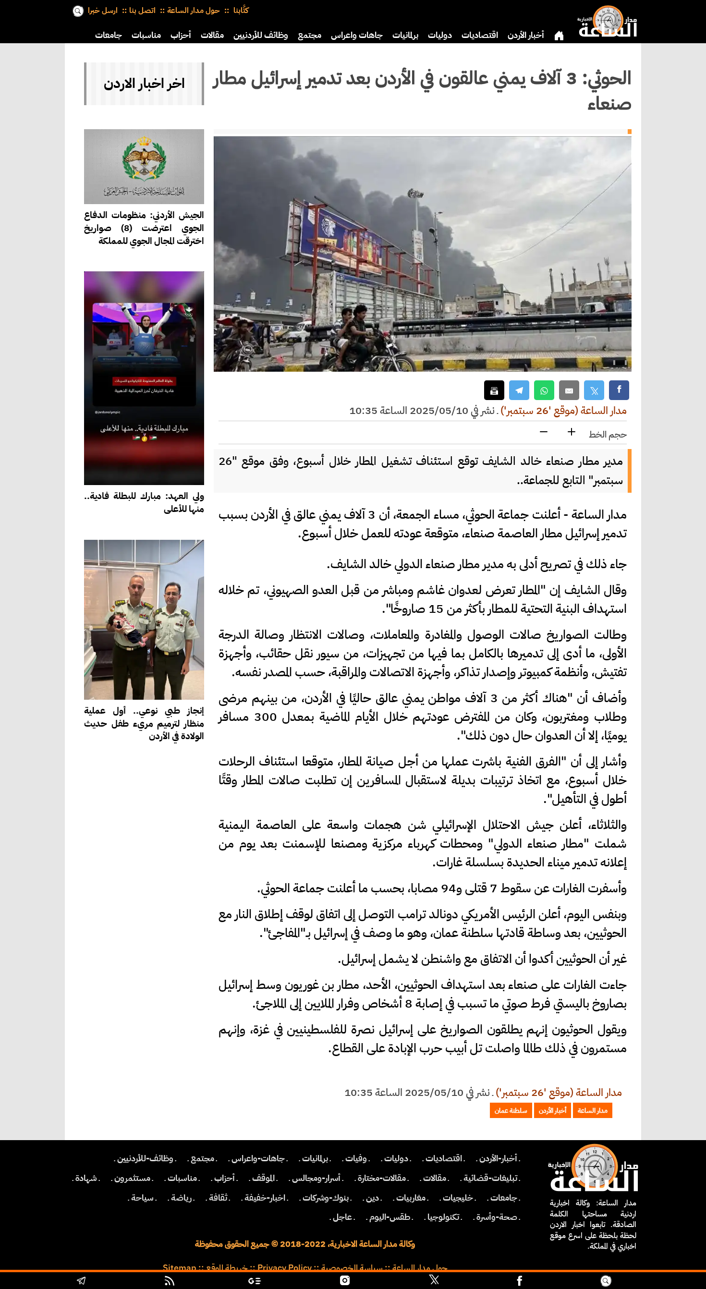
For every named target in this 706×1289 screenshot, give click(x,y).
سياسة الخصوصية (352, 1268)
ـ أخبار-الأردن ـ (498, 1158)
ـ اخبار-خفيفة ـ (265, 1198)
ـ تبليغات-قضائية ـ (490, 1178)
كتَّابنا (239, 10)
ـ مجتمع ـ (202, 1158)
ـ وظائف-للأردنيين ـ (145, 1158)
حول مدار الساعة (193, 10)
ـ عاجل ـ (342, 1217)
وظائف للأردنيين (260, 35)
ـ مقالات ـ (434, 1178)
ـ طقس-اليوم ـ (389, 1217)
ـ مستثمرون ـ (132, 1178)
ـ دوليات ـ (396, 1158)
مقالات (212, 35)
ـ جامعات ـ (503, 1198)
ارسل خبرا (103, 10)
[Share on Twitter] (594, 390)
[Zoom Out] (543, 432)
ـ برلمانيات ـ (315, 1158)
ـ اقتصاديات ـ (444, 1158)
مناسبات (146, 35)
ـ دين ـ (372, 1198)
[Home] (605, 19)
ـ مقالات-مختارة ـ (382, 1178)
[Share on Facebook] (619, 390)
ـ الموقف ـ (263, 1178)
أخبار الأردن (526, 35)
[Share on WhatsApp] (544, 390)
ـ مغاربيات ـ (410, 1198)
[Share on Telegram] (519, 390)
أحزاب (180, 35)
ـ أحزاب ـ (224, 1178)
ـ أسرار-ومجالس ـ (316, 1178)
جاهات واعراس (357, 35)
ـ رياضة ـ (181, 1198)
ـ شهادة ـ (86, 1178)
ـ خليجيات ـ (458, 1198)
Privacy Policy (284, 1268)
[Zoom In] (571, 432)
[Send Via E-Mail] (569, 390)
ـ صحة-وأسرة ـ (497, 1217)
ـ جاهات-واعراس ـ (258, 1158)
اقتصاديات (480, 35)
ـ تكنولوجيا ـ (443, 1217)
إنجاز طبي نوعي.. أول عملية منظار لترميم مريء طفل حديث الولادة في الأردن (144, 723)
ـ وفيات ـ (356, 1158)
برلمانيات (405, 35)
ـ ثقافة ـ (218, 1198)
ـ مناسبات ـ (182, 1178)
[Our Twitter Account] (433, 1282)
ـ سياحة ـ (142, 1198)
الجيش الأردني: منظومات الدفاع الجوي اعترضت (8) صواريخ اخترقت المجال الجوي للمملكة (144, 228)
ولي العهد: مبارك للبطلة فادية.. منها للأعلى (144, 502)
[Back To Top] (658, 1282)
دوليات (440, 35)
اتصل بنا (142, 10)
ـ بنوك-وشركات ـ (326, 1198)
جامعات (108, 35)
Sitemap (179, 1268)
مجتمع (309, 35)
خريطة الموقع (227, 1268)
